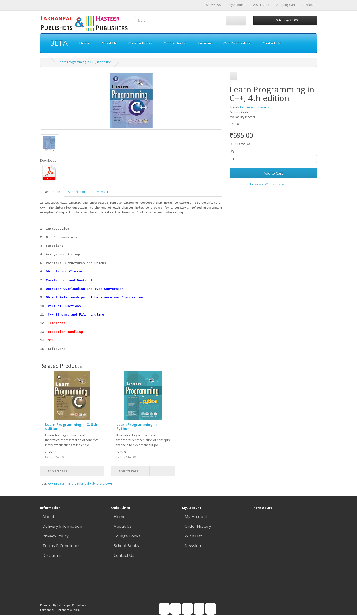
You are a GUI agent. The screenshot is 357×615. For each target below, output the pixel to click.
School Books (175, 43)
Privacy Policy (55, 536)
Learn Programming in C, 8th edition (71, 426)
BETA (59, 43)
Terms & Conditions (61, 545)
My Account (196, 516)
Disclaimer (52, 555)
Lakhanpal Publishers (254, 107)
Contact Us (272, 43)
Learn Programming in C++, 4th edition (85, 62)
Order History (198, 526)
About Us (109, 43)
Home (84, 43)
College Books (140, 43)
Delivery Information (62, 526)
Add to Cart (273, 173)
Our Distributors (237, 43)
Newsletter (195, 545)
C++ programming (60, 484)
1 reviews (256, 184)
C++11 (109, 484)
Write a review (274, 184)
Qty (232, 151)
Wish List (193, 536)
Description (52, 192)
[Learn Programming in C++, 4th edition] (131, 101)
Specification (77, 192)
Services (205, 43)
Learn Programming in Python (136, 426)
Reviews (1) (101, 192)
